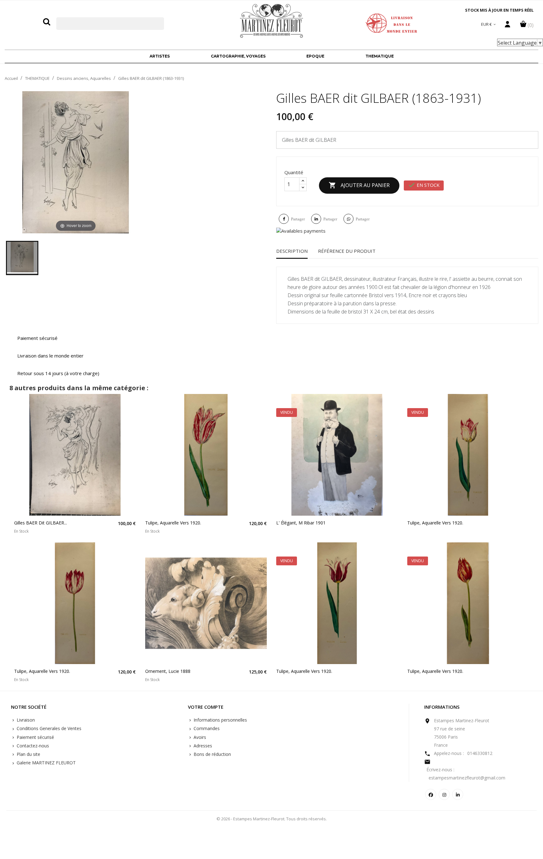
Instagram (444, 794)
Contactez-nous (32, 746)
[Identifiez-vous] (507, 26)
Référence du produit (347, 251)
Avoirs (199, 737)
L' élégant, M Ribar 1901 (301, 522)
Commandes (206, 728)
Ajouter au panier (359, 185)
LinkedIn (457, 794)
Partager (298, 219)
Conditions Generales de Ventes (48, 728)
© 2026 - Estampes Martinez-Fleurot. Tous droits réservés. (272, 819)
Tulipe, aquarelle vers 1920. (173, 522)
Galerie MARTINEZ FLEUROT (45, 763)
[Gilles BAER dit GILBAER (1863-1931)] (22, 258)
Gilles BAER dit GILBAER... (40, 522)
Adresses (202, 746)
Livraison (25, 720)
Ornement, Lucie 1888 (167, 671)
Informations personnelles (219, 720)
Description (292, 251)
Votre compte (205, 707)
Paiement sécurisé (34, 737)
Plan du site (27, 754)
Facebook (430, 794)
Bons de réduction (211, 754)
